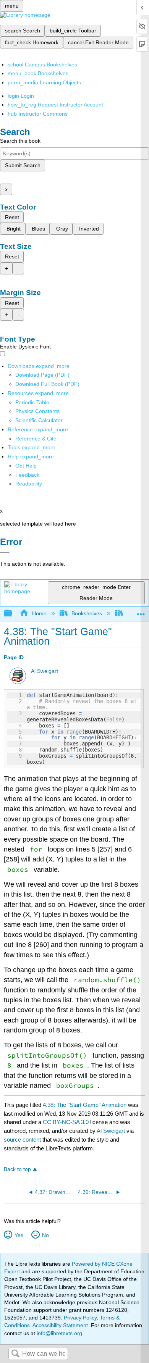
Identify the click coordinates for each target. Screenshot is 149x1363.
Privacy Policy (80, 1318)
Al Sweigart (44, 671)
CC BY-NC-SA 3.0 (66, 1122)
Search (15, 1354)
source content (22, 1139)
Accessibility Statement (60, 1325)
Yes (19, 1235)
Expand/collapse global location (141, 611)
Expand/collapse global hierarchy (13, 613)
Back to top (17, 1169)
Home (39, 613)
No (45, 1235)
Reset (12, 217)
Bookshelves (87, 613)
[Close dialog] (5, 552)
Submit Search (22, 165)
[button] (27, 475)
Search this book (20, 141)
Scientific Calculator (39, 420)
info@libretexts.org (58, 1333)
